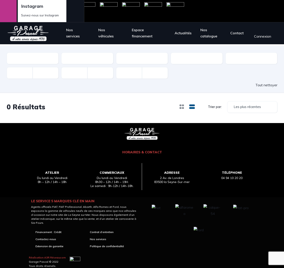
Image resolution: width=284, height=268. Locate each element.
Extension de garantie (49, 246)
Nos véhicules (106, 33)
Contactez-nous (46, 239)
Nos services (73, 33)
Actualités (183, 33)
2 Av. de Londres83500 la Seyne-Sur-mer (172, 180)
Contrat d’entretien (102, 232)
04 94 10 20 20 (232, 178)
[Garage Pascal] (28, 33)
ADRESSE (172, 173)
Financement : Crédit (48, 232)
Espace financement (142, 33)
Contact (237, 33)
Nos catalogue (208, 33)
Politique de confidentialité (107, 246)
